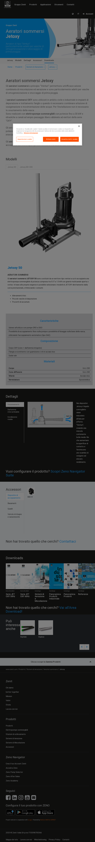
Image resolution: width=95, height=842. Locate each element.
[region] (47, 134)
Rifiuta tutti (50, 139)
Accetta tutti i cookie (70, 139)
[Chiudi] (79, 126)
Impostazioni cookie (24, 139)
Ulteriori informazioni (31, 133)
